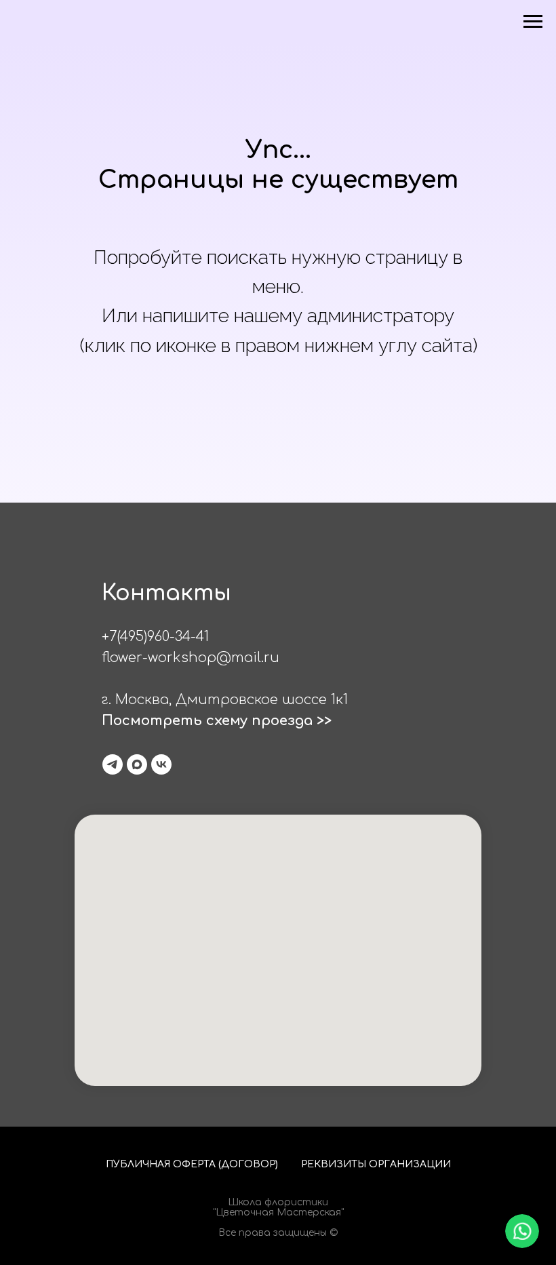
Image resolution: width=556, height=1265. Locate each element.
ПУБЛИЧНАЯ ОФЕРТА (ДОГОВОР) (192, 1164)
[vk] (161, 764)
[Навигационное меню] (532, 21)
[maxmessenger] (137, 764)
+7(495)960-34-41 (155, 636)
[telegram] (112, 764)
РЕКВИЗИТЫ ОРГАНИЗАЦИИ (376, 1164)
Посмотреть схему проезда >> (217, 720)
